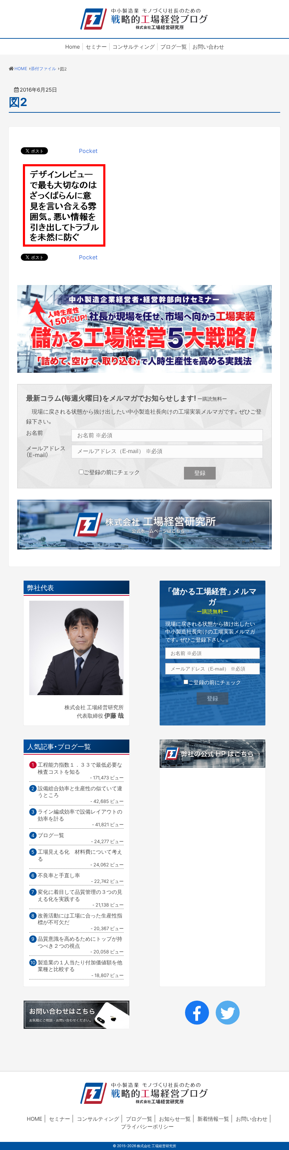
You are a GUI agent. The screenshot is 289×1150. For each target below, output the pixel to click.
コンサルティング (133, 46)
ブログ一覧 (173, 46)
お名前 (34, 433)
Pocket (88, 150)
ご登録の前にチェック (112, 472)
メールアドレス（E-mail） (46, 451)
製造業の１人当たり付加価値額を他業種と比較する (80, 966)
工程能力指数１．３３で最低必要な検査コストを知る (80, 768)
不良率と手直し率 (59, 875)
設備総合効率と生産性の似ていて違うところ (80, 792)
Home (72, 46)
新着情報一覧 (213, 1119)
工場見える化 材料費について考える (80, 855)
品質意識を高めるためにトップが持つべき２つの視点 (80, 942)
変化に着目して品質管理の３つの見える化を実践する (80, 895)
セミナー (96, 46)
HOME (34, 1119)
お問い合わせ (208, 46)
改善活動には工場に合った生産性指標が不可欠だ (80, 919)
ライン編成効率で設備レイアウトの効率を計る (80, 815)
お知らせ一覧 (175, 1119)
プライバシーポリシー (147, 1126)
